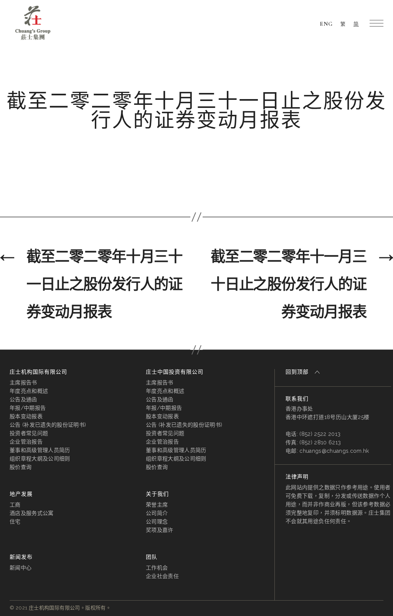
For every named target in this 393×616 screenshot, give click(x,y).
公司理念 (157, 521)
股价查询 (20, 467)
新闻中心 (20, 568)
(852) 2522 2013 (319, 434)
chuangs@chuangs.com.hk (334, 451)
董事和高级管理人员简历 (40, 450)
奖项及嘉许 (159, 530)
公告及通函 (23, 399)
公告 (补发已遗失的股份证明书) (48, 425)
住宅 (15, 521)
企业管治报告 (26, 442)
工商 (15, 505)
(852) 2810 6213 (320, 442)
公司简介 (157, 513)
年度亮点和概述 (29, 391)
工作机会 (157, 568)
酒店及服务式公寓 (32, 513)
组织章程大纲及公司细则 (40, 458)
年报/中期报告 (28, 408)
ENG (326, 23)
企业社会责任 (162, 576)
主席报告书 (23, 382)
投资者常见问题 (29, 433)
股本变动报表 (26, 416)
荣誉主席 (157, 505)
